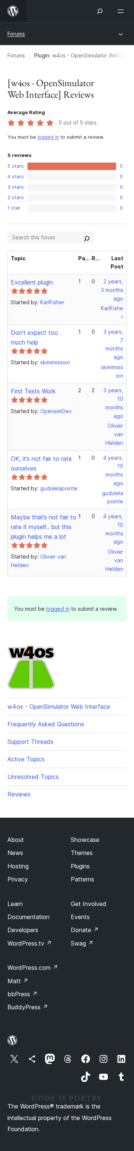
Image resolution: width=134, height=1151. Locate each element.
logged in (48, 137)
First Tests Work (33, 391)
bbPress (22, 994)
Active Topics (26, 759)
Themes (82, 852)
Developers (22, 930)
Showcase (85, 839)
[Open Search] (99, 11)
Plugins (80, 866)
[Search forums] (87, 237)
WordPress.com (32, 967)
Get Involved (88, 904)
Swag (82, 943)
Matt (17, 981)
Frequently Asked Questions (45, 724)
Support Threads (30, 741)
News (15, 852)
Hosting (18, 866)
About (15, 839)
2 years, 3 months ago (112, 290)
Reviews (19, 794)
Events (80, 917)
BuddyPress (27, 1007)
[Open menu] (122, 11)
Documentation (28, 917)
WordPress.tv (29, 943)
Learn (15, 904)
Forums (16, 34)
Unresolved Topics (33, 776)
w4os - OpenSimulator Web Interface (58, 706)
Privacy (17, 879)
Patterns (82, 879)
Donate (85, 930)
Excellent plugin (32, 282)
